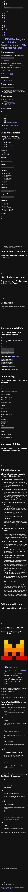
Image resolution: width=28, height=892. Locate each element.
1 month (15, 697)
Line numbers (5, 408)
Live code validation (7, 397)
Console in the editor (7, 434)
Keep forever (7, 698)
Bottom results (18, 688)
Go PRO (6, 712)
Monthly (7, 883)
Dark (8, 347)
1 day (3, 697)
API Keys (23, 670)
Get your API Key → (6, 60)
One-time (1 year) (9, 884)
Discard (13, 247)
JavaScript (5, 341)
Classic (4, 688)
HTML (11, 341)
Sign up (5, 666)
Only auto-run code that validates (10, 391)
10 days (9, 697)
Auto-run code (5, 389)
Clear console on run (7, 437)
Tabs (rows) (18, 689)
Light (3, 347)
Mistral (19, 63)
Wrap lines (4, 411)
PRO (11, 74)
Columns (10, 688)
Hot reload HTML (6, 402)
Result (20, 341)
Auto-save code (6, 394)
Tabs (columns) (9, 689)
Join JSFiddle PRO (9, 887)
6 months (21, 697)
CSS (16, 341)
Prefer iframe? (14, 356)
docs (4, 108)
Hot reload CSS (6, 400)
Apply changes (7, 247)
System (4, 691)
